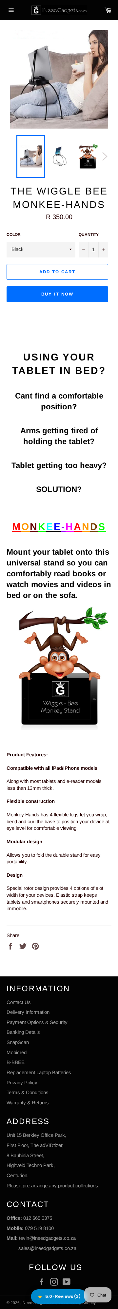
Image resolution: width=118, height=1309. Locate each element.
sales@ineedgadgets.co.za (47, 1248)
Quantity (89, 234)
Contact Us (19, 1002)
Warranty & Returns (28, 1102)
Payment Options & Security (37, 1022)
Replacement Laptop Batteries (39, 1072)
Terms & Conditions (28, 1092)
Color (14, 234)
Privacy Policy (22, 1082)
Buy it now (57, 294)
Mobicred (17, 1052)
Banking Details (23, 1032)
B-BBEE (16, 1062)
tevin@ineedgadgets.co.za (47, 1238)
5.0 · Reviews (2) (63, 1296)
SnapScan (18, 1042)
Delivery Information (28, 1012)
